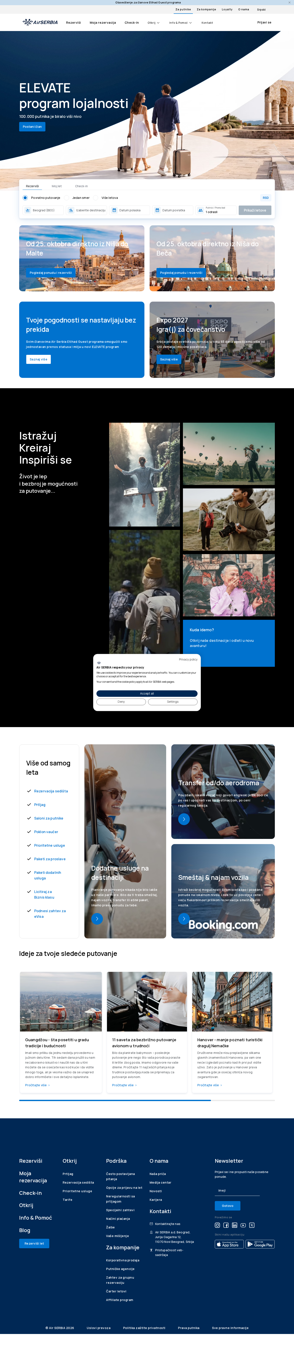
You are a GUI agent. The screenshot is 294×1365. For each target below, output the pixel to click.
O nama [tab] (243, 9)
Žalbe (110, 1227)
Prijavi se (264, 22)
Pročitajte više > (37, 1085)
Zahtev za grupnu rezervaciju (120, 1280)
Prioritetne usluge (49, 845)
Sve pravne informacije (230, 1328)
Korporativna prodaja (122, 1260)
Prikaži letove (255, 210)
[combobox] (47, 210)
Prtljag (39, 804)
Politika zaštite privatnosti (144, 1328)
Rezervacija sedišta (51, 791)
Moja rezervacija (103, 22)
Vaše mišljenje (117, 1236)
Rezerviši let (34, 1243)
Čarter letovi (116, 1291)
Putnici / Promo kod (215, 207)
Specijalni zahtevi (120, 1210)
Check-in (132, 22)
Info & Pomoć (178, 23)
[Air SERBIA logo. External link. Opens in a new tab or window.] (98, 663)
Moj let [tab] (57, 186)
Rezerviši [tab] (32, 186)
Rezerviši (73, 22)
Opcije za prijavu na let (124, 1188)
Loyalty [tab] (227, 9)
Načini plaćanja (118, 1219)
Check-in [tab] (81, 186)
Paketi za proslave (50, 859)
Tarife (67, 1200)
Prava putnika (189, 1328)
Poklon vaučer (46, 831)
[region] (147, 1034)
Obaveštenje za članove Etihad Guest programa (148, 2)
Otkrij (152, 23)
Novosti (156, 1191)
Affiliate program (119, 1300)
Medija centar (161, 1182)
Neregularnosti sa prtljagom (120, 1198)
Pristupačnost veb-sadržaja (169, 1252)
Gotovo (228, 1206)
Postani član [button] (32, 127)
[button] (129, 210)
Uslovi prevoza (99, 1328)
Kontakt (207, 23)
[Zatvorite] (289, 3)
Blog (24, 1230)
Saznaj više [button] (38, 359)
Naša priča (158, 1174)
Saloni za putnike (48, 818)
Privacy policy (188, 659)
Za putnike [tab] (183, 9)
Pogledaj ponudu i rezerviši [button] (51, 273)
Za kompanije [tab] (206, 9)
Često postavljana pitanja (120, 1176)
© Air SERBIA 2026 (60, 1328)
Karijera (156, 1200)
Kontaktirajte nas (167, 1224)
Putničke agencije (120, 1269)
